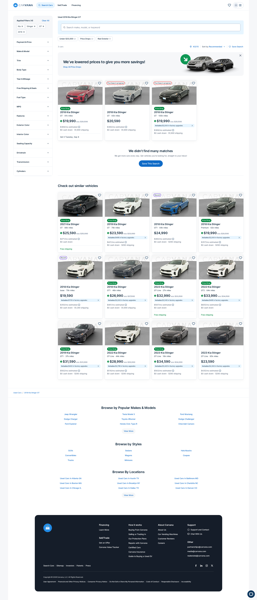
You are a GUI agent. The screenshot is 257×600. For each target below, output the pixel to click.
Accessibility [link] (186, 582)
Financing (76, 5)
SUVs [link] (70, 450)
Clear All (45, 20)
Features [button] (21, 116)
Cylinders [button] (21, 171)
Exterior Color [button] (23, 125)
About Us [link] (162, 530)
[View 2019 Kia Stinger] (127, 222)
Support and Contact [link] (200, 530)
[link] (196, 565)
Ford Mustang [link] (186, 414)
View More (128, 431)
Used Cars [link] (17, 393)
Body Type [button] (21, 70)
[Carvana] (23, 5)
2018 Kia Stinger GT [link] (31, 393)
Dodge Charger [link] (71, 419)
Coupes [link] (186, 455)
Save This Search (151, 163)
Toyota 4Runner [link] (128, 419)
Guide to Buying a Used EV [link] (140, 556)
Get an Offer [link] (104, 543)
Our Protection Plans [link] (137, 538)
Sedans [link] (128, 450)
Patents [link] (80, 565)
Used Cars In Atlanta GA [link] (71, 478)
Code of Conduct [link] (152, 582)
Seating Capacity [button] (24, 143)
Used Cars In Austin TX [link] (128, 478)
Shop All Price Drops (72, 67)
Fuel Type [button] (21, 97)
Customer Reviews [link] (166, 538)
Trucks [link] (71, 460)
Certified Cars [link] (134, 547)
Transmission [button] (23, 162)
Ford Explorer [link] (71, 424)
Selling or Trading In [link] (137, 534)
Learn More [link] (104, 530)
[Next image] (99, 92)
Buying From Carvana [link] (137, 530)
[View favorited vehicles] (229, 5)
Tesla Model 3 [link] (128, 414)
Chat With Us (196, 534)
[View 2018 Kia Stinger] (80, 110)
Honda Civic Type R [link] (128, 424)
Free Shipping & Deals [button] (27, 88)
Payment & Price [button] (24, 42)
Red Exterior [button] (104, 39)
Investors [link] (70, 565)
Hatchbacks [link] (186, 450)
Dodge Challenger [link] (186, 419)
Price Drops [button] (86, 39)
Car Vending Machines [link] (168, 534)
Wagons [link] (128, 455)
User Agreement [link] (49, 582)
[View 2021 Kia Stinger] (80, 222)
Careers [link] (161, 543)
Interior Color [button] (23, 134)
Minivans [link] (129, 460)
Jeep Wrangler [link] (70, 414)
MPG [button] (19, 106)
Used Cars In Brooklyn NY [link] (128, 483)
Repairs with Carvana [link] (137, 543)
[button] (238, 5)
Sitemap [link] (60, 565)
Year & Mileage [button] (23, 79)
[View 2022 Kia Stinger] (221, 286)
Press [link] (88, 565)
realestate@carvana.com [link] (198, 556)
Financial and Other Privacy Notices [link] (71, 582)
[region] (80, 92)
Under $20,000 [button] (68, 39)
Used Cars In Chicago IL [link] (70, 488)
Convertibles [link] (70, 455)
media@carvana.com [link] (196, 551)
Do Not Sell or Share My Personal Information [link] (126, 582)
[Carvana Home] (47, 528)
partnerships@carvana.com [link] (199, 547)
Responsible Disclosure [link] (170, 582)
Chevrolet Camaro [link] (186, 424)
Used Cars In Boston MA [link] (71, 483)
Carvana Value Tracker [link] (109, 547)
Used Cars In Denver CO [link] (186, 488)
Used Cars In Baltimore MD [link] (186, 478)
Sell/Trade (62, 5)
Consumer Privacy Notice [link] (97, 582)
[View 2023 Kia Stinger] (174, 286)
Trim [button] (19, 60)
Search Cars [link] (48, 565)
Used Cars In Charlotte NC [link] (186, 483)
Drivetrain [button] (21, 153)
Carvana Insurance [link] (136, 552)
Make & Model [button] (23, 51)
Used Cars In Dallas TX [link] (128, 488)
